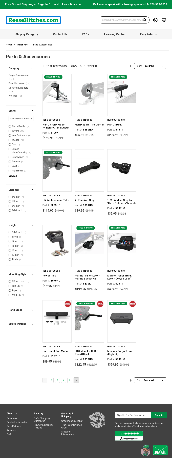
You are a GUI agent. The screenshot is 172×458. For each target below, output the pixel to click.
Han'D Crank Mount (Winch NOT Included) (55, 126)
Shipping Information (67, 433)
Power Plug (49, 275)
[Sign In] (155, 19)
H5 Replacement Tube (55, 200)
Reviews (11, 430)
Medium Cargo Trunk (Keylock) (119, 353)
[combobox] (124, 19)
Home (9, 45)
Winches (16, 95)
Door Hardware (20, 83)
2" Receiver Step (85, 200)
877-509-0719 (158, 4)
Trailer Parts (23, 45)
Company (12, 418)
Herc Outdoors (51, 120)
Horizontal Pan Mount (55, 351)
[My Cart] (163, 20)
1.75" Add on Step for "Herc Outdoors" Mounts (121, 202)
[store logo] (33, 20)
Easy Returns (14, 426)
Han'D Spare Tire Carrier (89, 124)
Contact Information (17, 422)
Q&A (9, 434)
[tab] (21, 68)
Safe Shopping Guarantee (42, 419)
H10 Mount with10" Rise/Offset (86, 353)
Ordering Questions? (72, 421)
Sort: (139, 66)
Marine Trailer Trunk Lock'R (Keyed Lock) (119, 277)
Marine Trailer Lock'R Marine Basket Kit (87, 277)
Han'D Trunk (114, 124)
